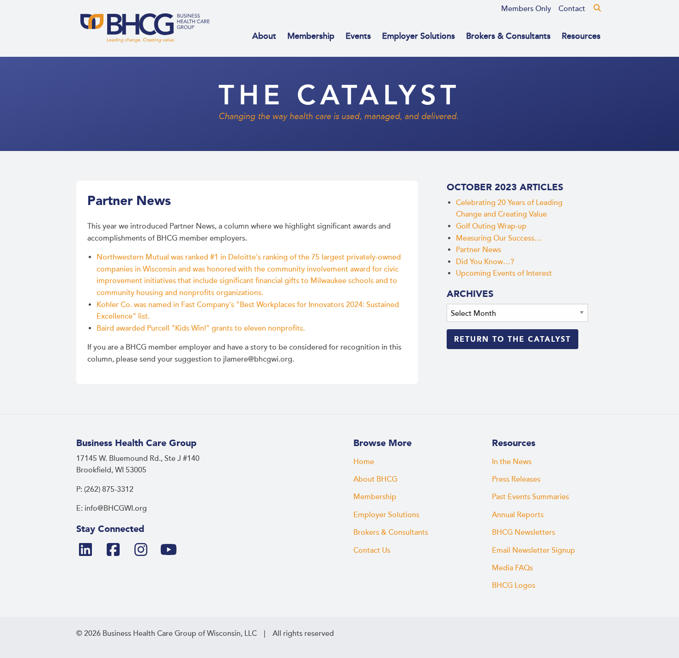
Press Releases (516, 479)
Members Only (526, 8)
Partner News (478, 249)
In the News (512, 461)
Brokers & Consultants (508, 36)
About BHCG (375, 479)
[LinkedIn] (89, 550)
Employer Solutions (418, 36)
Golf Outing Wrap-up (491, 226)
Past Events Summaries (530, 496)
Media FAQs (512, 568)
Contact (571, 8)
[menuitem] (526, 9)
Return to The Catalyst (512, 339)
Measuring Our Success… (499, 238)
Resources (581, 36)
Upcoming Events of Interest (504, 273)
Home (363, 461)
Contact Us (371, 550)
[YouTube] (172, 550)
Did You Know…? (485, 261)
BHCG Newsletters (523, 532)
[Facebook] (117, 550)
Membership (310, 36)
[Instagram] (145, 550)
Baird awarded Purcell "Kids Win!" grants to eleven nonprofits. (201, 328)
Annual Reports (518, 514)
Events (358, 36)
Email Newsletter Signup (533, 550)
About (264, 36)
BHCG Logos (513, 585)
